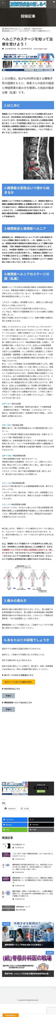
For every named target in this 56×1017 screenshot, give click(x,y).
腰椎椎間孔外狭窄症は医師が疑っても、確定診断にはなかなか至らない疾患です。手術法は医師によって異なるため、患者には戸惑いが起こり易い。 (32, 866)
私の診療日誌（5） (19, 844)
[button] (18, 682)
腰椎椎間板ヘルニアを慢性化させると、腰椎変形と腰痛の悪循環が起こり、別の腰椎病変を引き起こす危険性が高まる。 (32, 880)
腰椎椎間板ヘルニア (23, 907)
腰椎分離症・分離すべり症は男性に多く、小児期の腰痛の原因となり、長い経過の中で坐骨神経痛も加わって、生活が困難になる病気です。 (32, 893)
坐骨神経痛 (21, 910)
